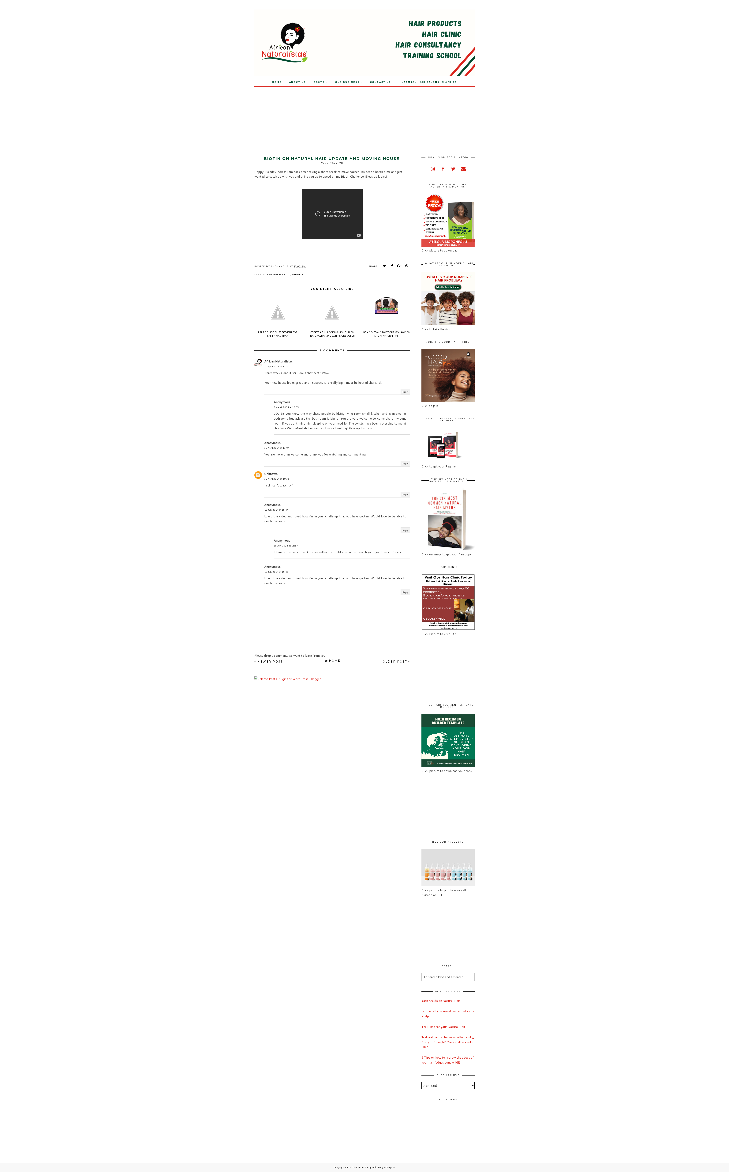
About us (297, 82)
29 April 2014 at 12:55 (286, 407)
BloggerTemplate (386, 1167)
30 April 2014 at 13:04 (276, 447)
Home (277, 82)
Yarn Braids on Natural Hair (440, 1000)
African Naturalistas (278, 361)
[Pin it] (407, 266)
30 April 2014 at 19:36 (276, 478)
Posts (319, 82)
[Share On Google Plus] (399, 266)
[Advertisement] (32, 113)
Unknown (271, 473)
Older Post (395, 661)
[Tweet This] (385, 266)
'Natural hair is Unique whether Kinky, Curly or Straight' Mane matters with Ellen (447, 1042)
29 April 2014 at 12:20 (276, 366)
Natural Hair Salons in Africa (429, 82)
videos (297, 274)
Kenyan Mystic (278, 274)
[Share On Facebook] (392, 266)
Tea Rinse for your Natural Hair (443, 1026)
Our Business (347, 82)
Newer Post (270, 661)
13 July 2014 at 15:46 (276, 571)
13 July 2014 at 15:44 (276, 509)
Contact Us (380, 82)
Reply (405, 391)
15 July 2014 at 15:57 (286, 545)
